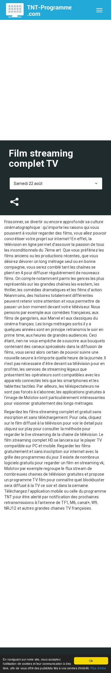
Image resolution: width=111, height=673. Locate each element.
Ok (91, 661)
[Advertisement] (55, 80)
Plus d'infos (98, 668)
